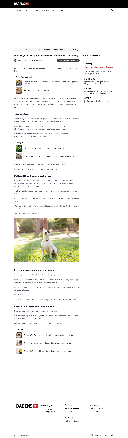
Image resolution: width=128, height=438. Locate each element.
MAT (62, 10)
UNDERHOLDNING (42, 10)
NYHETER (17, 10)
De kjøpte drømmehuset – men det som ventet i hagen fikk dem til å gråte (51, 156)
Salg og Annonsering (97, 411)
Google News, (50, 412)
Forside (18, 50)
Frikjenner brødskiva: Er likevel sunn (37, 91)
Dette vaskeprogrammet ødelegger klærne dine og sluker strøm (47, 343)
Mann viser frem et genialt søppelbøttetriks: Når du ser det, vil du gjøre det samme (51, 83)
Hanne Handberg (22, 60)
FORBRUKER (28, 10)
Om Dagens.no (46, 409)
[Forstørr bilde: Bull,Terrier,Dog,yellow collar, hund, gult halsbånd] (77, 221)
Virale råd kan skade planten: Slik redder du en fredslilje (44, 148)
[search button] (112, 10)
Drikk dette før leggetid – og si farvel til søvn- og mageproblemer (48, 351)
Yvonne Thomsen (71, 411)
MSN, (43, 412)
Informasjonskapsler (97, 408)
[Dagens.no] (64, 4)
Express (17, 107)
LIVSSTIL (55, 10)
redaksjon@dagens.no (73, 421)
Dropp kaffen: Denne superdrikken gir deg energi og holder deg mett (49, 335)
